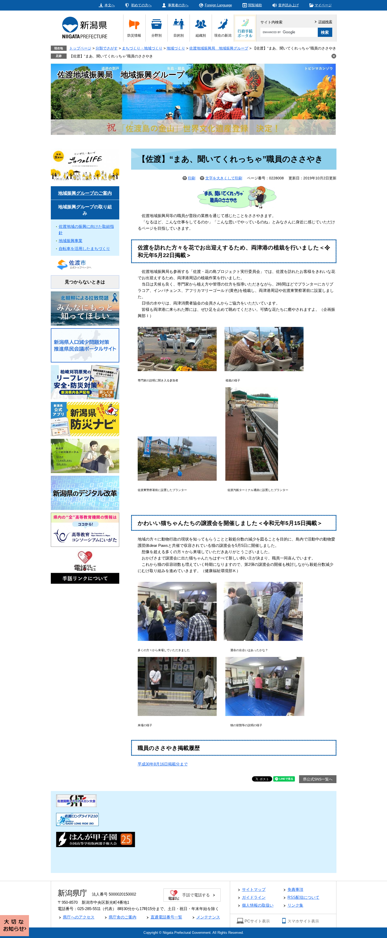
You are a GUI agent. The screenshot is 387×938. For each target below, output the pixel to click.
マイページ (323, 5)
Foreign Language (218, 5)
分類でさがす (107, 48)
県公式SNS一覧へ (318, 779)
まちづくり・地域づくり (142, 48)
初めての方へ (141, 5)
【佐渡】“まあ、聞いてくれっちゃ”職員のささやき (111, 56)
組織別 (201, 35)
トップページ (80, 48)
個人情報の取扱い (258, 905)
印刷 (191, 178)
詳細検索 (325, 22)
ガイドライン (254, 897)
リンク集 (295, 905)
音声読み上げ (288, 5)
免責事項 (295, 889)
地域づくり (176, 48)
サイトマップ (254, 889)
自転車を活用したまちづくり (84, 248)
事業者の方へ (178, 5)
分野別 (156, 35)
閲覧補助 (255, 5)
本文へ (110, 5)
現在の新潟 (222, 35)
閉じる (333, 56)
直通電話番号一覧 (166, 917)
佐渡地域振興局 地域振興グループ (218, 48)
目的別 (178, 35)
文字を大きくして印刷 (223, 178)
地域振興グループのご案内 (85, 193)
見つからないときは (85, 281)
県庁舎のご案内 (122, 917)
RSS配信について (303, 897)
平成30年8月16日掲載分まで (163, 764)
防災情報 (134, 35)
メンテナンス (208, 917)
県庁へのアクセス (79, 917)
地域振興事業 (70, 240)
